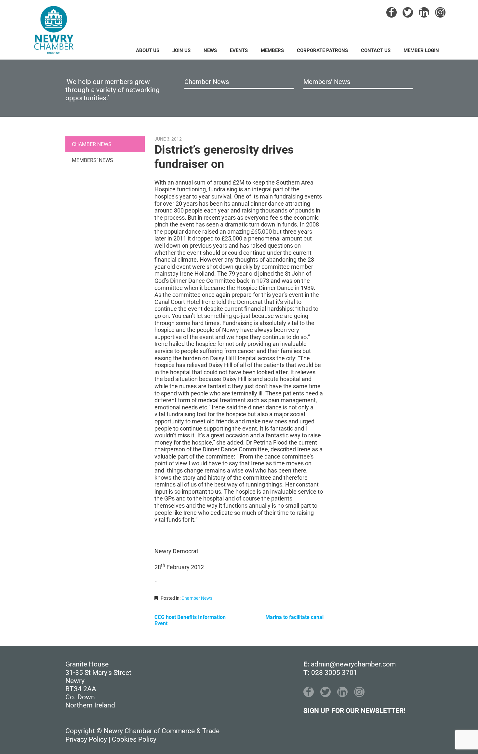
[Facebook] (391, 12)
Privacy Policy (86, 739)
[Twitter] (408, 12)
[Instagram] (440, 12)
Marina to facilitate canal (294, 617)
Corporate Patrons (322, 50)
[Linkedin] (424, 12)
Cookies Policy (134, 739)
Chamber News (206, 82)
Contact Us (376, 50)
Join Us (181, 50)
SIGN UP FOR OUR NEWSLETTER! (354, 711)
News (210, 50)
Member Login (421, 50)
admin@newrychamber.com (353, 664)
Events (239, 50)
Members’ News (326, 82)
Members (272, 50)
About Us (147, 50)
